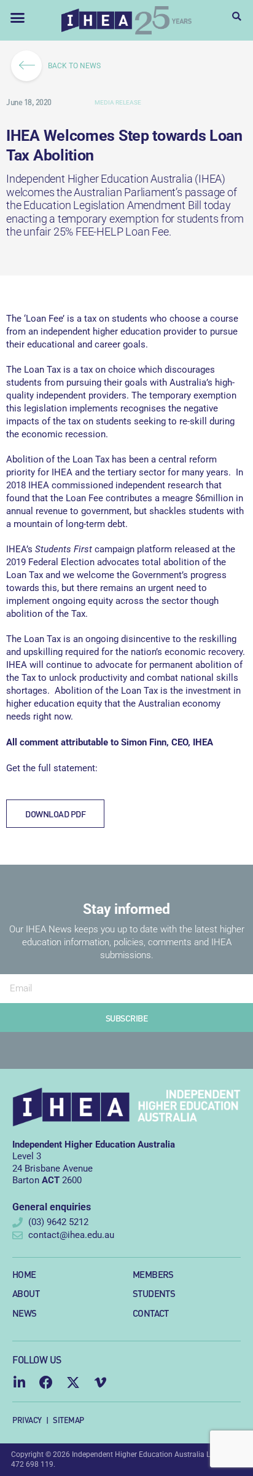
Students (154, 1293)
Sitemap (68, 1420)
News (24, 1312)
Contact (151, 1312)
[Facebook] (46, 1382)
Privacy (27, 1420)
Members (153, 1274)
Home (24, 1274)
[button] (17, 18)
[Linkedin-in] (19, 1382)
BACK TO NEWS (74, 66)
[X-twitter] (73, 1382)
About (25, 1293)
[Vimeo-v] (100, 1382)
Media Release (118, 102)
